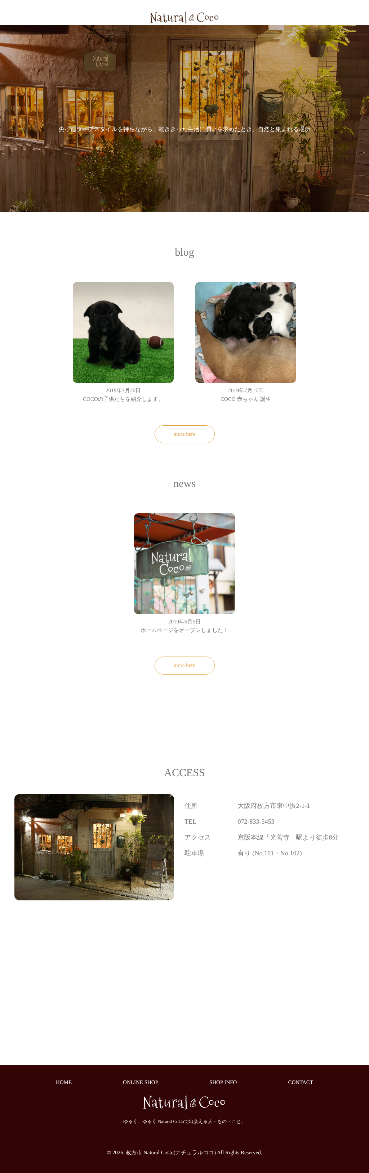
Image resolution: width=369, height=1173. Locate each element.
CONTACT (300, 1082)
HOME (64, 1082)
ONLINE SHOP (140, 1082)
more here (184, 434)
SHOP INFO (223, 1082)
